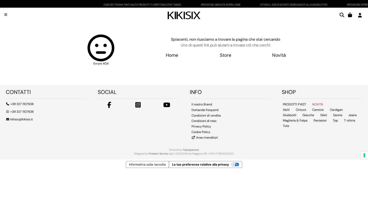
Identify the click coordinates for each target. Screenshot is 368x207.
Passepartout (191, 149)
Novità (279, 55)
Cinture (301, 110)
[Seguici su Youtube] (167, 106)
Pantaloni (320, 120)
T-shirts (349, 120)
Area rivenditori (206, 138)
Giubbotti (289, 115)
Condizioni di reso (203, 121)
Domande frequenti (205, 110)
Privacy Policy (201, 126)
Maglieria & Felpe (295, 120)
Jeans (352, 115)
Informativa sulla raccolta (147, 164)
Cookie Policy (200, 132)
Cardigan (336, 110)
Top (335, 120)
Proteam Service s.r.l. (161, 153)
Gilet (323, 115)
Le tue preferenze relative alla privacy (200, 164)
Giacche (308, 115)
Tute (286, 126)
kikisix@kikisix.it (21, 119)
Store (225, 55)
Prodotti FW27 (294, 104)
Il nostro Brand (201, 104)
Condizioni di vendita (206, 115)
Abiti (286, 110)
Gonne (337, 115)
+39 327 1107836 (22, 104)
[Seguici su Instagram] (138, 106)
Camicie (318, 110)
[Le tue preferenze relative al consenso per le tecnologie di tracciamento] (364, 155)
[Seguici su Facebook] (109, 106)
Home (172, 55)
